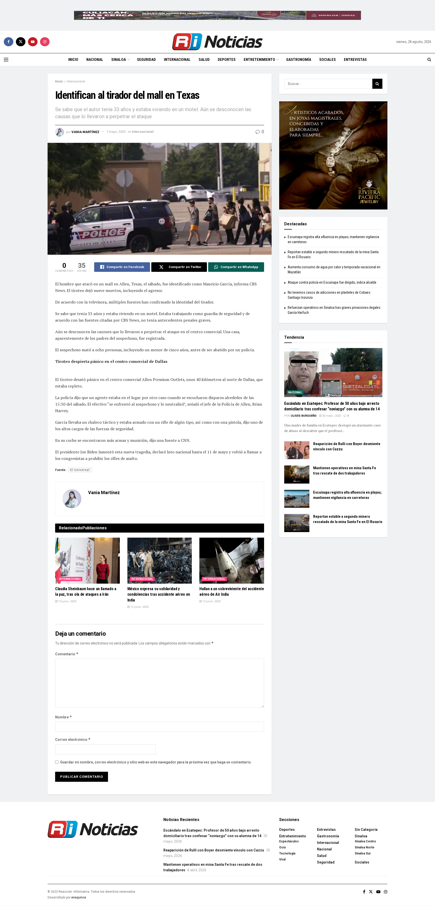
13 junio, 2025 (66, 601)
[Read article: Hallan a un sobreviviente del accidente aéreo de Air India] (231, 561)
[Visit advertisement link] (217, 15)
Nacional (94, 59)
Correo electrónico (73, 739)
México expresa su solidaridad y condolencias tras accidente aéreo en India (158, 594)
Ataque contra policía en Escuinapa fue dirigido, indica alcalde (332, 282)
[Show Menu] (6, 59)
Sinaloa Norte (364, 847)
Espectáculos (289, 841)
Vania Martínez (85, 132)
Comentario (67, 654)
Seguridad (146, 59)
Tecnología (287, 853)
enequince (78, 897)
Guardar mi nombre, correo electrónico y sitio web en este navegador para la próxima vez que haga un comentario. (156, 762)
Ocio (282, 847)
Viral (282, 859)
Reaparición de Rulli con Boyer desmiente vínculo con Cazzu (213, 850)
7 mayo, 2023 (116, 132)
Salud (204, 59)
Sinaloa (118, 59)
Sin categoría (366, 830)
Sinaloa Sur (363, 853)
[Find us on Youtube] (33, 41)
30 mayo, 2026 (331, 415)
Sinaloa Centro (365, 841)
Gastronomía (298, 59)
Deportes (227, 59)
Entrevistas (355, 59)
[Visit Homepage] (217, 41)
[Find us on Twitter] (20, 41)
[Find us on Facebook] (8, 41)
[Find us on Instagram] (45, 41)
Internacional (177, 59)
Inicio (73, 59)
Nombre (63, 717)
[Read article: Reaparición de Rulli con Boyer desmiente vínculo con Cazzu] (296, 450)
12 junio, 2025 (139, 607)
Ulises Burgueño (303, 415)
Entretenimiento (259, 59)
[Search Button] (429, 59)
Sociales (327, 59)
